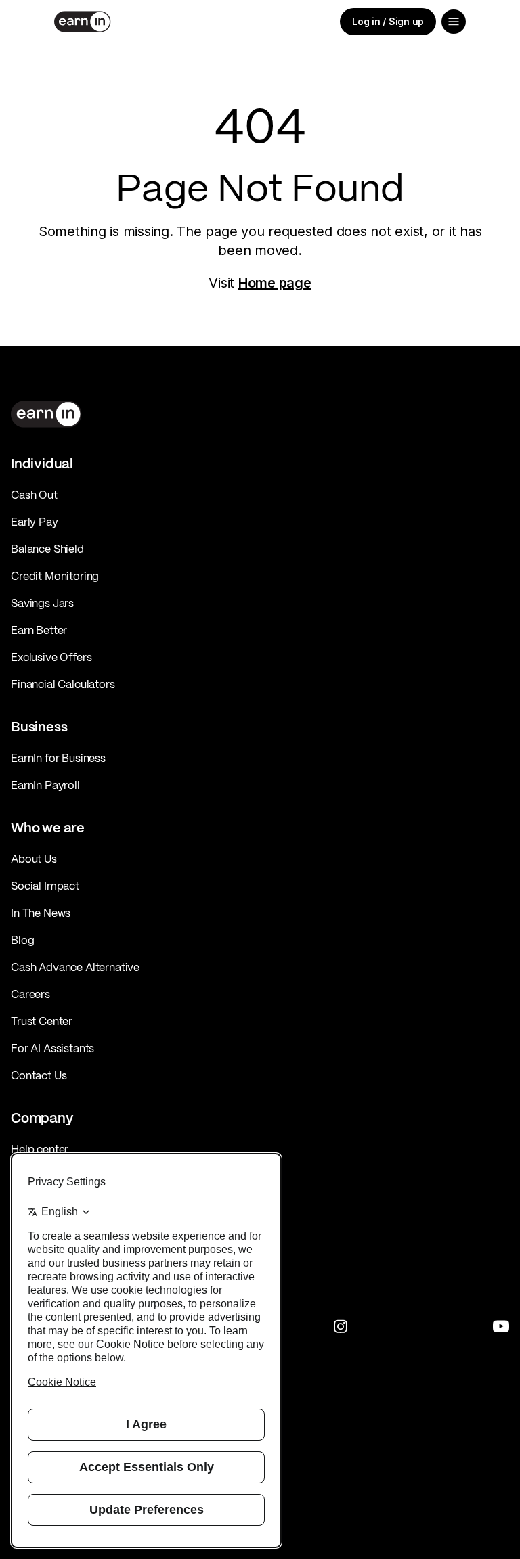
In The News (40, 912)
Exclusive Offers (51, 657)
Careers (30, 994)
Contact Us (38, 1075)
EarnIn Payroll (45, 784)
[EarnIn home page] (82, 21)
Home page (274, 283)
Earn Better (39, 630)
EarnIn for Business (58, 757)
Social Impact (45, 885)
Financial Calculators (63, 684)
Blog (22, 939)
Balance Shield (47, 548)
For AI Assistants (52, 1048)
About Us (34, 858)
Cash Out (34, 494)
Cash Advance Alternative (75, 966)
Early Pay (34, 521)
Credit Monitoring (55, 575)
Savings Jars (42, 602)
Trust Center (41, 1021)
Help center (39, 1149)
